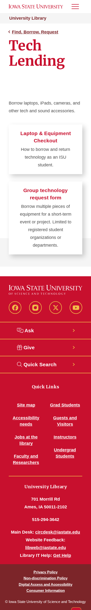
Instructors (65, 437)
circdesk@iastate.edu (57, 532)
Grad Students (65, 405)
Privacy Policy (45, 572)
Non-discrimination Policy (45, 578)
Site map (26, 405)
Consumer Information (45, 590)
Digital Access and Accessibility (45, 584)
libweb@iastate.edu (45, 547)
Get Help (62, 555)
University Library (27, 18)
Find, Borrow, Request (35, 32)
